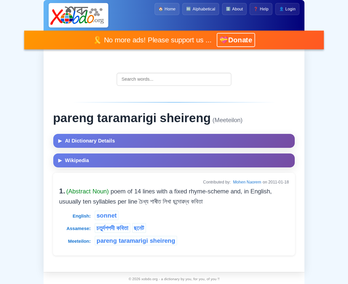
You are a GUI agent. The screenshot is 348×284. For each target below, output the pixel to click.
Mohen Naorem (247, 182)
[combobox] (174, 79)
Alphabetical (200, 9)
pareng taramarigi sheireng (136, 240)
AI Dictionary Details (86, 141)
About (234, 9)
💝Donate (229, 40)
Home (167, 9)
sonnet (107, 215)
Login (287, 9)
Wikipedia (73, 160)
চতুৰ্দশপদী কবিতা (112, 227)
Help (260, 9)
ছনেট (139, 227)
